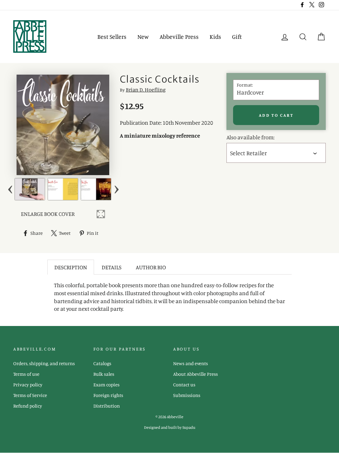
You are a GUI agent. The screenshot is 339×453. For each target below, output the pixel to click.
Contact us (184, 384)
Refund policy (27, 406)
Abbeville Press (179, 36)
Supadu (188, 427)
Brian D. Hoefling (146, 89)
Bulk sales (103, 374)
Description (70, 267)
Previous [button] (10, 189)
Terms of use (26, 374)
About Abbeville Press (195, 374)
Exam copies (106, 384)
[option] (29, 189)
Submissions (186, 395)
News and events (190, 363)
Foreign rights (108, 395)
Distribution (106, 406)
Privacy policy (27, 384)
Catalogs (102, 363)
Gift (237, 36)
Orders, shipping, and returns (44, 363)
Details (111, 267)
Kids (215, 36)
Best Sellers (111, 36)
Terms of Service (30, 395)
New (143, 36)
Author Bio (151, 267)
